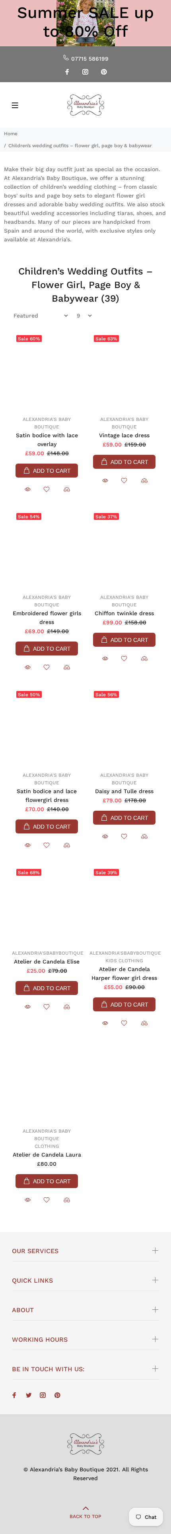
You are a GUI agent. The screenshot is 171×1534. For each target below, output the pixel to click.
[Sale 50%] (47, 727)
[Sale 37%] (124, 549)
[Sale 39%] (124, 905)
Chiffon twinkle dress (124, 613)
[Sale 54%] (47, 549)
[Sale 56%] (124, 727)
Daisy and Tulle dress (124, 791)
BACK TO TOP (85, 1516)
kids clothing (124, 960)
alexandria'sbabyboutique (48, 953)
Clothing (47, 1146)
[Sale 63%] (124, 371)
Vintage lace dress (124, 435)
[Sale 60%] (47, 371)
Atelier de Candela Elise (47, 961)
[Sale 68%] (47, 905)
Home (10, 133)
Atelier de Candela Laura (47, 1154)
